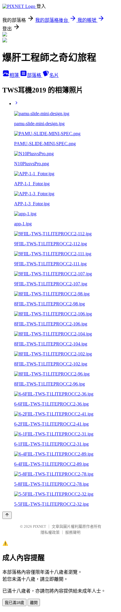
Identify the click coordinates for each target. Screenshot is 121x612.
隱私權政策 (50, 532)
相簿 (14, 75)
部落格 (34, 75)
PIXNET (39, 526)
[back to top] (7, 515)
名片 (54, 75)
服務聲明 (72, 532)
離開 (34, 603)
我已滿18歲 (14, 603)
